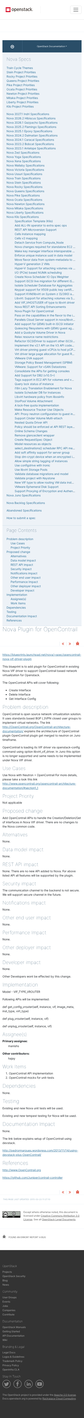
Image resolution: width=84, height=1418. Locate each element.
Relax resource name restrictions (36, 336)
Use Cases (18, 543)
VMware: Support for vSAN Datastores (40, 366)
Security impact (21, 569)
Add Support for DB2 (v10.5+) (35, 375)
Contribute (8, 1314)
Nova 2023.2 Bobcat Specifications (30, 144)
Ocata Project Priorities (22, 89)
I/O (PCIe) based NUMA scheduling (38, 272)
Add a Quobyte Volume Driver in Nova (40, 332)
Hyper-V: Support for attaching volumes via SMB (47, 268)
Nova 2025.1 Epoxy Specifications (29, 131)
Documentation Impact (22, 616)
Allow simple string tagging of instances (41, 461)
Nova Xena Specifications (24, 161)
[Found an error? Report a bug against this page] (77, 644)
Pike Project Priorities (21, 85)
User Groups (9, 1297)
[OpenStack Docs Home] (12, 46)
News (5, 1284)
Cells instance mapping (30, 234)
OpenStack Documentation (51, 46)
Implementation (17, 594)
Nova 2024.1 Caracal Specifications (30, 139)
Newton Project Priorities (23, 93)
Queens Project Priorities (23, 80)
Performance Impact (24, 582)
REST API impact (22, 564)
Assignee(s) (18, 599)
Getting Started (11, 1331)
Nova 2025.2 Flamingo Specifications (31, 127)
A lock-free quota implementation (37, 405)
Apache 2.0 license (65, 1394)
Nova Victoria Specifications (25, 169)
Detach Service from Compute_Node (39, 242)
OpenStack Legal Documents (58, 1219)
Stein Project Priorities (21, 72)
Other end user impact (26, 577)
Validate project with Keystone (35, 478)
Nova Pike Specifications (23, 195)
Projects (7, 1271)
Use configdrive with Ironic (32, 465)
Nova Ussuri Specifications (24, 174)
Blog (5, 1280)
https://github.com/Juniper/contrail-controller (32, 1177)
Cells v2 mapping (26, 238)
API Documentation (13, 1335)
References (14, 620)
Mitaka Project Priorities (22, 98)
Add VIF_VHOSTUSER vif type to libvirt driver (45, 302)
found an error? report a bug (27, 1237)
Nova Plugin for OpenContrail (34, 311)
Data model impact (23, 560)
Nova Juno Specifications (24, 495)
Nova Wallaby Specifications (25, 165)
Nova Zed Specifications (23, 152)
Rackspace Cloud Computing (59, 1398)
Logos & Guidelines (13, 1356)
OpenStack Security (13, 1276)
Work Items (18, 603)
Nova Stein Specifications (24, 182)
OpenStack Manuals (14, 1327)
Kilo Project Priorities (20, 106)
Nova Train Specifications (24, 178)
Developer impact (22, 590)
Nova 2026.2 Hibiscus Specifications (31, 118)
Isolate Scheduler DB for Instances (38, 392)
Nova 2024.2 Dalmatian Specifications (32, 135)
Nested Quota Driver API (31, 422)
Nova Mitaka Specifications (25, 208)
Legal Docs (8, 1352)
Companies (8, 1310)
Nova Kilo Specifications (23, 217)
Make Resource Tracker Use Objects (39, 409)
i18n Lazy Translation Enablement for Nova (43, 388)
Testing (11, 612)
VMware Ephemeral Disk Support (37, 486)
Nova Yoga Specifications (24, 157)
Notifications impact (24, 573)
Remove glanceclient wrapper (34, 435)
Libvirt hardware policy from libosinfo (39, 396)
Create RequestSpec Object (33, 439)
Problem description (20, 539)
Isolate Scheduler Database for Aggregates (43, 285)
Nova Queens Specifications (25, 191)
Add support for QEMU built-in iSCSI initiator (44, 324)
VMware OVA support (29, 358)
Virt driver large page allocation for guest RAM (45, 354)
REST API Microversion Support (35, 229)
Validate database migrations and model (41, 474)
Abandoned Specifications (24, 510)
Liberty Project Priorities (22, 102)
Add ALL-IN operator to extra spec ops (41, 225)
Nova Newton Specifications (25, 204)
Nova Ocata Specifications (24, 199)
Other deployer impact (26, 586)
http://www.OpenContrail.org (21, 1170)
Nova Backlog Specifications (26, 503)
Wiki (4, 1339)
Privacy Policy (10, 1365)
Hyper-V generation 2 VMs (32, 264)
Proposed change (18, 552)
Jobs (5, 1305)
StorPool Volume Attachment (34, 401)
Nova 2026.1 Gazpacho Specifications (32, 122)
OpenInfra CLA (10, 1369)
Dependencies (16, 607)
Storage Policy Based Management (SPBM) (43, 362)
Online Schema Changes (31, 431)
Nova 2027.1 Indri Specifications (28, 114)
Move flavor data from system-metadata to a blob (48, 259)
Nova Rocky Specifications (24, 187)
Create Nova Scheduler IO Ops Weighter (42, 276)
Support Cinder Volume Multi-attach (38, 418)
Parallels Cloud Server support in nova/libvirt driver (48, 319)
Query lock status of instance (34, 384)
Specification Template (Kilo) (34, 221)
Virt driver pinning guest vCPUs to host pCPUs (45, 349)
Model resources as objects (33, 444)
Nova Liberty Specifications (25, 212)
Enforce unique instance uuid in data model (43, 255)
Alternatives (18, 556)
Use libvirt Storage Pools (31, 469)
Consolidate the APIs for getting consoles (42, 371)
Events (6, 1301)
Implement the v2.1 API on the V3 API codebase (46, 345)
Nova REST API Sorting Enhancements (40, 306)
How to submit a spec (21, 518)
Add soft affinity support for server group (42, 452)
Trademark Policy (12, 1361)
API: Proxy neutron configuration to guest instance (48, 414)
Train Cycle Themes (20, 68)
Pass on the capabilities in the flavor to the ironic (47, 315)
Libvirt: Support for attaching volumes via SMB (46, 298)
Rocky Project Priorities (22, 76)
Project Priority (20, 547)
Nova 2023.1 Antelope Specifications (31, 148)
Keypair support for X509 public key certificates (47, 289)
